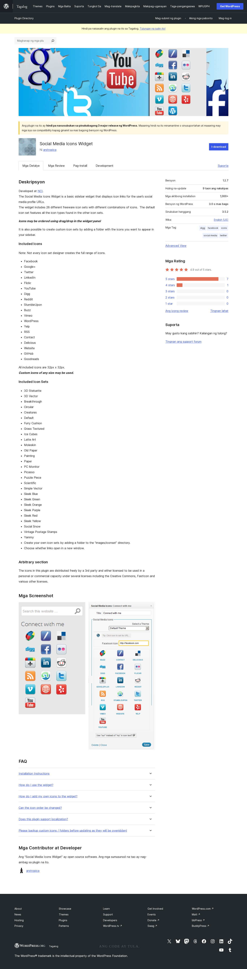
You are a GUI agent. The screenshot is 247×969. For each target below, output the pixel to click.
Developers (110, 920)
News (17, 914)
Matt (196, 914)
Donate (153, 920)
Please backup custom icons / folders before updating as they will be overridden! (73, 830)
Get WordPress (230, 6)
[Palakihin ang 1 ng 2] (80, 607)
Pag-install (80, 165)
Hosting (19, 920)
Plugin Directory (24, 18)
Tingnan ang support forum (183, 341)
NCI (40, 191)
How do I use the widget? (36, 785)
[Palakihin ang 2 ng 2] (150, 607)
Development (104, 165)
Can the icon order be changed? (40, 808)
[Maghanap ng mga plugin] (52, 40)
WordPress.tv (112, 925)
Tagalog (53, 946)
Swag (152, 925)
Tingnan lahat (219, 311)
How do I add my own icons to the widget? (48, 796)
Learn (106, 908)
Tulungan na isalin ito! (152, 28)
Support (108, 914)
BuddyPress (200, 925)
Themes (64, 914)
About (18, 908)
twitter (223, 235)
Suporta (223, 165)
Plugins (63, 920)
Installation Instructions (34, 773)
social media (210, 235)
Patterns (64, 925)
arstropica (49, 150)
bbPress (198, 920)
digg (202, 228)
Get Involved (155, 908)
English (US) (221, 219)
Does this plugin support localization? (43, 819)
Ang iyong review (176, 311)
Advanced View (175, 245)
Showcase (65, 908)
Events (152, 914)
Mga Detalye (31, 165)
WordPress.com (203, 908)
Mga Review (56, 165)
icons (224, 228)
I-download (218, 146)
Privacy (18, 925)
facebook (213, 228)
